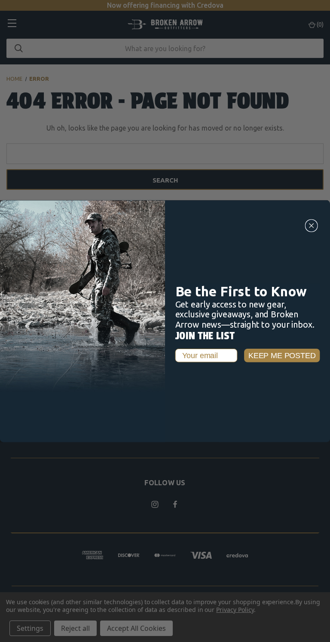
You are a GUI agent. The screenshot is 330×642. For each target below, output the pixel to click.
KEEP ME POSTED (282, 355)
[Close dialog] (311, 225)
